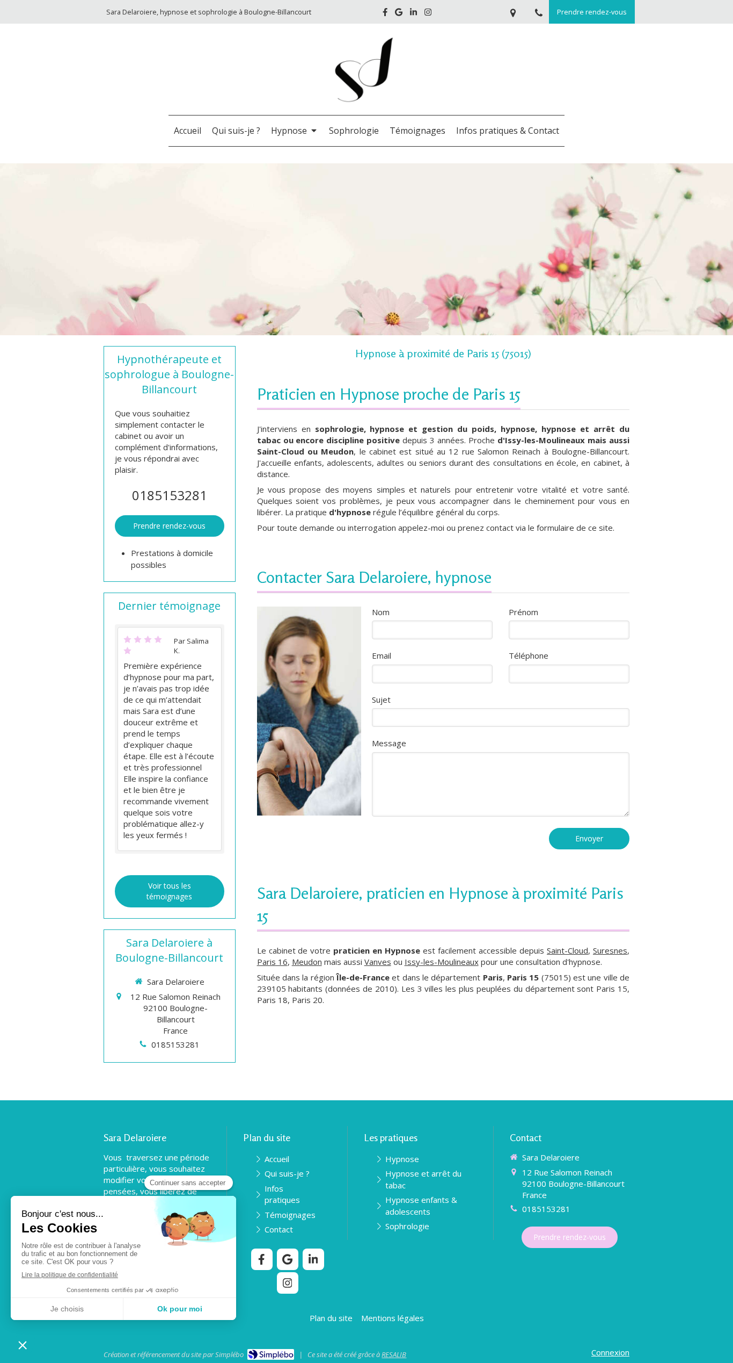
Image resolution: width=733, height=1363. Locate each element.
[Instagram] (427, 14)
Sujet (381, 699)
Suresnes (610, 950)
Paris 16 (272, 961)
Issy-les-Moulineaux (442, 961)
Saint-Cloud (567, 950)
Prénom (523, 612)
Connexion (610, 1352)
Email (381, 655)
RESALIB (394, 1354)
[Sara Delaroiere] (366, 109)
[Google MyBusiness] (398, 14)
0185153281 (169, 495)
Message (389, 743)
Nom (381, 612)
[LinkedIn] (413, 14)
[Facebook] (385, 14)
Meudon (307, 961)
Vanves (377, 961)
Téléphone (528, 655)
